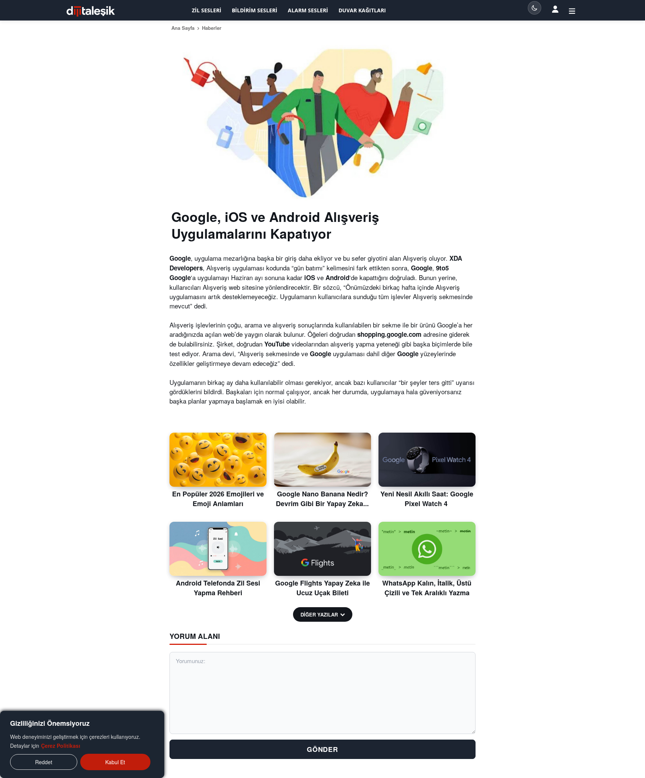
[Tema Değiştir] (534, 8)
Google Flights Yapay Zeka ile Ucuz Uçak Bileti (322, 587)
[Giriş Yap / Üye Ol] (572, 10)
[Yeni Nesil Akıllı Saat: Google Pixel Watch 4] (427, 460)
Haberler (211, 27)
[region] (82, 744)
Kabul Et (115, 762)
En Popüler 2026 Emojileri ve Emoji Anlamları (218, 498)
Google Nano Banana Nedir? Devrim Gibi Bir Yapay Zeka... (322, 498)
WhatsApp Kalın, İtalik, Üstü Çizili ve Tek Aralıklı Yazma (426, 587)
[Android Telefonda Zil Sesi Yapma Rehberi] (218, 549)
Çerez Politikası (60, 745)
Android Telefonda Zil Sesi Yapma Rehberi (218, 587)
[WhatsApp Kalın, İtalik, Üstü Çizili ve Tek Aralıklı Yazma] (427, 549)
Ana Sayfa (182, 27)
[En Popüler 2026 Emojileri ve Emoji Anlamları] (218, 460)
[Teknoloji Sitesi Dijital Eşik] (90, 11)
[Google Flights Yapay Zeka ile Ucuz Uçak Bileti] (322, 549)
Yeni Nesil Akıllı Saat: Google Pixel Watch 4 (426, 498)
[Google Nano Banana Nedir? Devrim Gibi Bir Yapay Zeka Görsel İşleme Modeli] (322, 460)
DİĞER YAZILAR (319, 614)
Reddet (43, 762)
